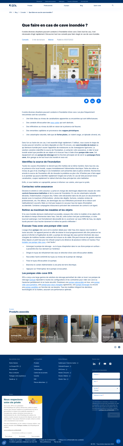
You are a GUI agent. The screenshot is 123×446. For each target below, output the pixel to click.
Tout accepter (35, 436)
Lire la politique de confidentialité (12, 430)
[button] (4, 442)
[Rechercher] (113, 5)
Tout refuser (8, 436)
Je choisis (22, 436)
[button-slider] (119, 347)
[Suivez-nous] (94, 364)
